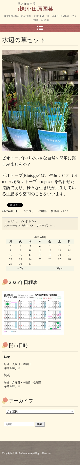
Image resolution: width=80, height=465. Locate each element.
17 (30, 254)
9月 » (59, 268)
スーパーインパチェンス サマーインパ (30, 225)
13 (59, 250)
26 (49, 259)
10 (30, 250)
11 (40, 250)
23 (20, 259)
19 (49, 254)
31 (30, 263)
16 (20, 254)
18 (40, 254)
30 (20, 263)
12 (49, 250)
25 (40, 259)
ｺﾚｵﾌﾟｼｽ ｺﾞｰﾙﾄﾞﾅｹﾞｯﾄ (20, 221)
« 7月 (20, 268)
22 (10, 259)
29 (10, 263)
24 (30, 259)
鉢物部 (43, 211)
